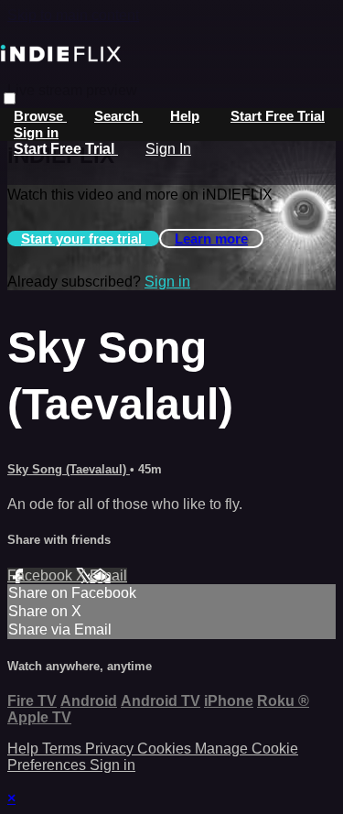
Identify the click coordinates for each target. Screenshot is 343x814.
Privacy (111, 748)
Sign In (168, 149)
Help (184, 116)
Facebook (41, 575)
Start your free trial (83, 238)
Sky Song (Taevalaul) (68, 469)
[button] (10, 98)
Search (118, 116)
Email (108, 575)
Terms (63, 748)
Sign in (36, 132)
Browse (40, 116)
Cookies (166, 748)
